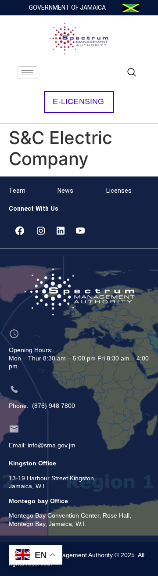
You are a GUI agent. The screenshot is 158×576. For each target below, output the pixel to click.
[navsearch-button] (131, 73)
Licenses (119, 190)
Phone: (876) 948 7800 (42, 405)
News (65, 190)
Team (17, 190)
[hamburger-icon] (27, 72)
